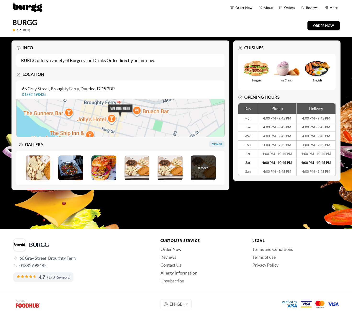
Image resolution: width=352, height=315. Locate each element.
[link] (80, 265)
